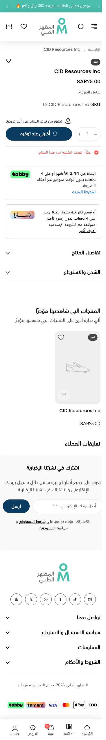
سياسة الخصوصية (51, 525)
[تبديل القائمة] (94, 26)
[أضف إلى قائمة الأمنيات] (8, 60)
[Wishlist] (24, 26)
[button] (99, 6)
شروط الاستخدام (30, 518)
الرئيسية (94, 49)
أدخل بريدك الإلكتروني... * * (70, 503)
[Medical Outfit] (53, 26)
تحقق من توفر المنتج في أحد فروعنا (34, 121)
